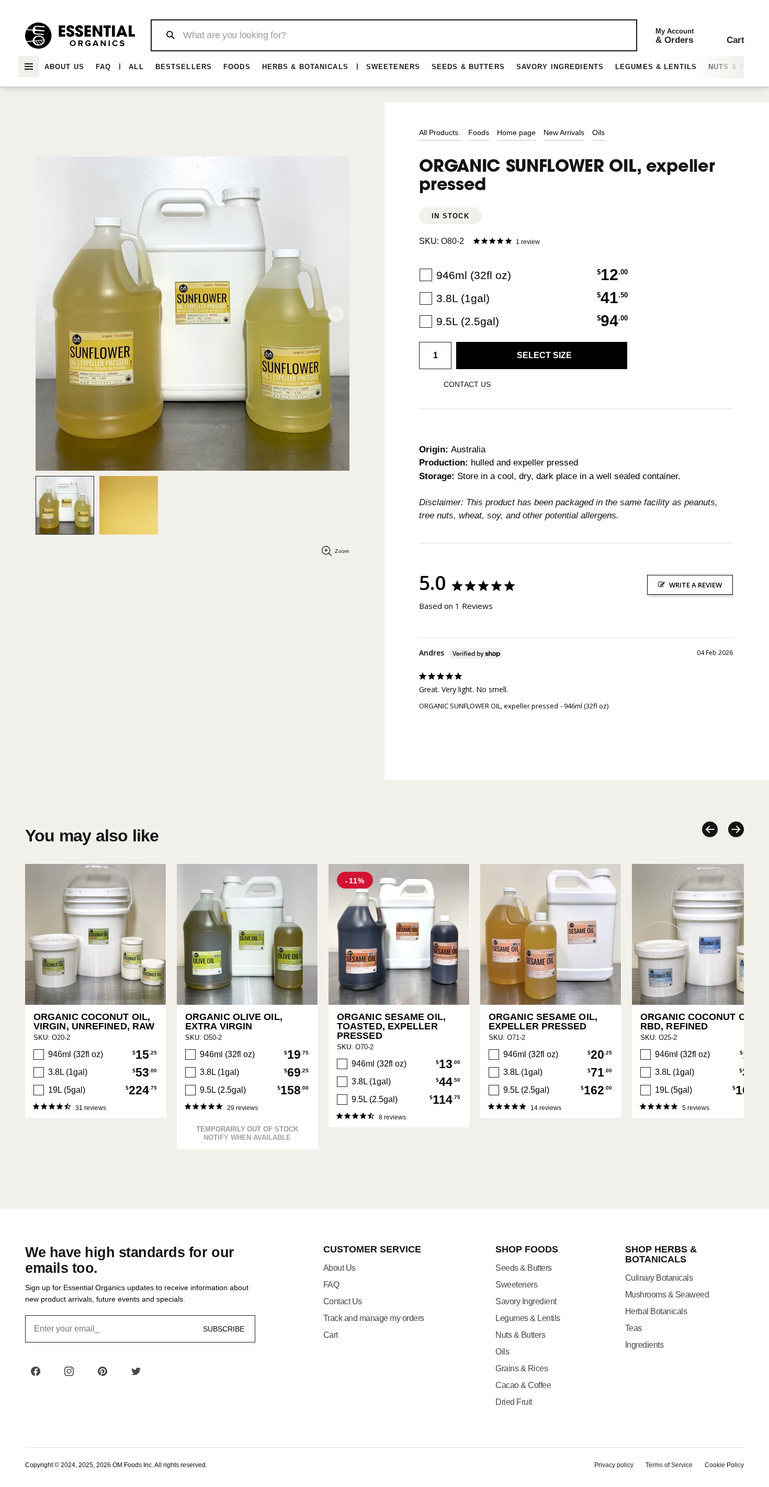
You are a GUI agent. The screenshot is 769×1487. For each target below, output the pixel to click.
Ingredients (644, 1344)
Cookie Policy (724, 1465)
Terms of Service (669, 1465)
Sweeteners (393, 67)
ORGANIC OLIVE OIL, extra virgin (233, 1021)
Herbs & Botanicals (305, 67)
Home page (516, 132)
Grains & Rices (521, 1368)
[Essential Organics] (80, 36)
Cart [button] (330, 1334)
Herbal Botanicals (656, 1311)
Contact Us (342, 1301)
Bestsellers (183, 67)
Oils (598, 132)
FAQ (103, 67)
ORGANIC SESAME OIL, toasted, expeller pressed (391, 1026)
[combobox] (394, 35)
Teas (633, 1328)
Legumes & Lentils (656, 67)
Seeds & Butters (468, 67)
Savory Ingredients (560, 67)
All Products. (439, 132)
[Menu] (28, 66)
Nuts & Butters (520, 1334)
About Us (64, 67)
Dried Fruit (513, 1401)
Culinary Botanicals (659, 1277)
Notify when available (247, 1137)
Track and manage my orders (373, 1318)
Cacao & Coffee (523, 1385)
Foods (237, 67)
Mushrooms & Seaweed (667, 1294)
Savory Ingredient (526, 1301)
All (136, 67)
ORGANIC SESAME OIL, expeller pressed (543, 1021)
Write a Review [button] (695, 585)
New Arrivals (564, 132)
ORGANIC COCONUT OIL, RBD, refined (698, 1021)
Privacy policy (614, 1465)
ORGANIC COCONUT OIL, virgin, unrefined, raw (93, 1021)
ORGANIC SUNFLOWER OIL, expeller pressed (488, 706)
